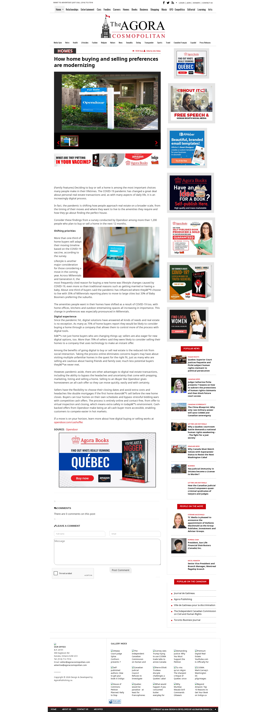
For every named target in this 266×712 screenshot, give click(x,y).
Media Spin (58, 42)
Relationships (72, 9)
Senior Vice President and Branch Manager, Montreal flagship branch (202, 566)
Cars (99, 9)
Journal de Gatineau (184, 593)
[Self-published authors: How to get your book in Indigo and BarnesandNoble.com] (120, 673)
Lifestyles (84, 42)
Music (164, 9)
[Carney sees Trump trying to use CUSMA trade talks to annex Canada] (162, 656)
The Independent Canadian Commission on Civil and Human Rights (195, 613)
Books (134, 9)
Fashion (94, 42)
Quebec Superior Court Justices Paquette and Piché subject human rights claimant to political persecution (200, 365)
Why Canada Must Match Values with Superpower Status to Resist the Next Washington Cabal (201, 453)
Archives (98, 709)
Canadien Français (180, 42)
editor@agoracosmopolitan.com (75, 662)
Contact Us (207, 3)
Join (189, 3)
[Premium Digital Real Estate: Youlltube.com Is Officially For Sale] (204, 656)
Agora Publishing (183, 599)
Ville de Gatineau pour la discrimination (194, 605)
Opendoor (72, 429)
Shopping (154, 9)
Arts (210, 9)
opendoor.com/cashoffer (68, 422)
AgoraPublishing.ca (63, 680)
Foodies (107, 9)
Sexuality (129, 42)
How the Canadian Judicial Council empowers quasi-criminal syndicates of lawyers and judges (202, 489)
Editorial (191, 9)
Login (182, 3)
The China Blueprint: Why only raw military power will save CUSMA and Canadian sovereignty (201, 411)
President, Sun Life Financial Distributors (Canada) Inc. (199, 545)
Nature (112, 42)
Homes (126, 9)
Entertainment (87, 9)
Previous (57, 575)
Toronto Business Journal (187, 619)
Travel (168, 42)
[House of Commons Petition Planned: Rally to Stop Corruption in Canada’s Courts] (120, 690)
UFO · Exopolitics (177, 9)
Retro (67, 42)
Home (58, 9)
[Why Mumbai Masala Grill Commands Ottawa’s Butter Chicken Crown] (183, 690)
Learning (202, 9)
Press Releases (205, 42)
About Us (66, 709)
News (120, 42)
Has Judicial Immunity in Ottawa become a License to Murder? (201, 471)
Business (144, 9)
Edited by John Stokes (153, 51)
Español (193, 42)
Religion (104, 42)
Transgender (149, 42)
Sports (159, 42)
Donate (196, 3)
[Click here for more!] (188, 324)
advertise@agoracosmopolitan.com (70, 665)
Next (158, 575)
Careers (116, 9)
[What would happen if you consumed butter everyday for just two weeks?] (162, 690)
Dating (138, 42)
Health (75, 42)
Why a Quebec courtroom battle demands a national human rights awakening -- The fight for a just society (202, 432)
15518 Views (139, 51)
